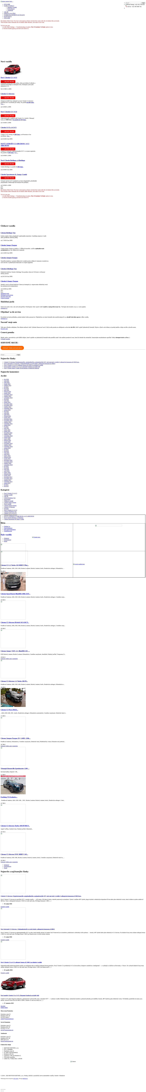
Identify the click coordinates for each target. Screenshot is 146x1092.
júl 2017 (6, 484)
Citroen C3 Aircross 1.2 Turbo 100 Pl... (14, 681)
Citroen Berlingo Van (8, 233)
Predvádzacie (11, 9)
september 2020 (8, 436)
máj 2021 (6, 428)
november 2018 (8, 462)
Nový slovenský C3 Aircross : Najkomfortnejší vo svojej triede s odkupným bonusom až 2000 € (29, 363)
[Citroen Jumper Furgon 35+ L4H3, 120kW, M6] (13, 735)
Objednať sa (4, 308)
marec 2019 (7, 455)
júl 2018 (6, 466)
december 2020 (8, 433)
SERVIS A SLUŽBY (10, 13)
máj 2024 (6, 390)
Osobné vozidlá (8, 495)
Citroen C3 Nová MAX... (9, 710)
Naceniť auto (4, 328)
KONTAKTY (8, 16)
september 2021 (8, 423)
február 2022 (7, 416)
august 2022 (7, 410)
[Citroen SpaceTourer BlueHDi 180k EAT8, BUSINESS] (13, 590)
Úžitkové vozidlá (8, 501)
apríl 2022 (6, 414)
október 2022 (7, 407)
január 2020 (7, 442)
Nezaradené (7, 499)
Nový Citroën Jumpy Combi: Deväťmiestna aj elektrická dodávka (21, 368)
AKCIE (6, 12)
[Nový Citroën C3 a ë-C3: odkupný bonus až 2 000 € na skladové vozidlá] (12, 74)
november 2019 (8, 443)
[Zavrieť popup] (36, 537)
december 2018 (8, 460)
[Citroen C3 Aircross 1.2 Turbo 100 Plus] (13, 678)
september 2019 (8, 446)
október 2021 (7, 422)
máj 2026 (6, 381)
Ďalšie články (4, 1007)
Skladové (6, 865)
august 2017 (7, 483)
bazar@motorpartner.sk (7, 1041)
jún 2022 (6, 411)
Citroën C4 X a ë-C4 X (8, 127)
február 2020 (7, 440)
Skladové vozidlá (12, 7)
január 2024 (7, 393)
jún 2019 (6, 451)
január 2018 (7, 475)
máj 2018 (6, 469)
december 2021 (8, 419)
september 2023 (8, 397)
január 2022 (7, 417)
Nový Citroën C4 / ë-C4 (9, 112)
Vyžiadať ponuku (5, 339)
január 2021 (7, 431)
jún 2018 (6, 468)
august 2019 (7, 448)
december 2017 (8, 477)
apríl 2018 (6, 471)
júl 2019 (6, 449)
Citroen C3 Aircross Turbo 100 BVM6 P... (15, 826)
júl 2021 (6, 426)
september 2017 (8, 481)
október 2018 (7, 463)
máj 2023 (6, 400)
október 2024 (7, 385)
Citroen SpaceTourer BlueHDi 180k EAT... (15, 594)
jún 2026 (6, 379)
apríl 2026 (6, 382)
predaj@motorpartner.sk (7, 1019)
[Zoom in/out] (4, 1089)
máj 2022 (6, 413)
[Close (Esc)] (1, 1089)
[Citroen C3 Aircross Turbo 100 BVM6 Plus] (13, 822)
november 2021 (8, 420)
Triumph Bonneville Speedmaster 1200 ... (15, 768)
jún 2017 (6, 486)
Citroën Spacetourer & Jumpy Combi (14, 174)
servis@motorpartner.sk (7, 1030)
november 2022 (8, 405)
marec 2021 (7, 429)
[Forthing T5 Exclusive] (13, 794)
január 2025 (7, 384)
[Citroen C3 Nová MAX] (13, 706)
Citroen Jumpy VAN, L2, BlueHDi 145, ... (15, 651)
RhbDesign (25, 1078)
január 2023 (7, 402)
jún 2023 (6, 399)
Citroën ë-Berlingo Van (9, 269)
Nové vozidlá (7, 504)
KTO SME (7, 4)
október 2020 (7, 434)
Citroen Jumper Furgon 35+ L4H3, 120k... (16, 738)
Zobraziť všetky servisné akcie (12, 348)
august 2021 (7, 425)
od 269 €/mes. (30, 102)
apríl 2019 (6, 454)
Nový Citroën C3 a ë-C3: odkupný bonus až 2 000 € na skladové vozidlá (23, 365)
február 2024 (7, 391)
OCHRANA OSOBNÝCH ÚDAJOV (14, 15)
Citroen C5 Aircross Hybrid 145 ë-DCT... (15, 622)
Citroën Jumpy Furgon (9, 245)
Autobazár (10, 10)
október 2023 (7, 396)
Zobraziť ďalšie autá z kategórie (9, 658)
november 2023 (8, 394)
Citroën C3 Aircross (7, 94)
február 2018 (7, 474)
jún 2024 (6, 388)
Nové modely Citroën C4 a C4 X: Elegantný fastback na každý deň (22, 366)
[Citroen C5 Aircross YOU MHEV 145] (13, 851)
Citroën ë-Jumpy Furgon (9, 281)
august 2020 (7, 437)
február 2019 (7, 457)
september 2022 (8, 408)
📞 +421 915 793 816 (8, 81)
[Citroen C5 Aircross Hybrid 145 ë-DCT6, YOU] (13, 619)
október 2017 (7, 480)
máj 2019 (6, 452)
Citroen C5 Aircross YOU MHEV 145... (14, 854)
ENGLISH (7, 18)
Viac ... (2, 104)
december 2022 (8, 404)
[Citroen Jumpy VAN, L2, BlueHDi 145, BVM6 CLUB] (13, 647)
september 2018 (8, 465)
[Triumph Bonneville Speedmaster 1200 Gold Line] (13, 765)
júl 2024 (6, 387)
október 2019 (7, 445)
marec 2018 (7, 472)
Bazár (5, 868)
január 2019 (7, 458)
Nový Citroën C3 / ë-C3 (9, 77)
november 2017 (8, 478)
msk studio (15, 1078)
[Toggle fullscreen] (3, 1089)
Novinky (6, 508)
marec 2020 (7, 439)
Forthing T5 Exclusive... (9, 797)
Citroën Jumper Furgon (9, 258)
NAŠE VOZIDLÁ (9, 6)
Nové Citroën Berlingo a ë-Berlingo (13, 160)
